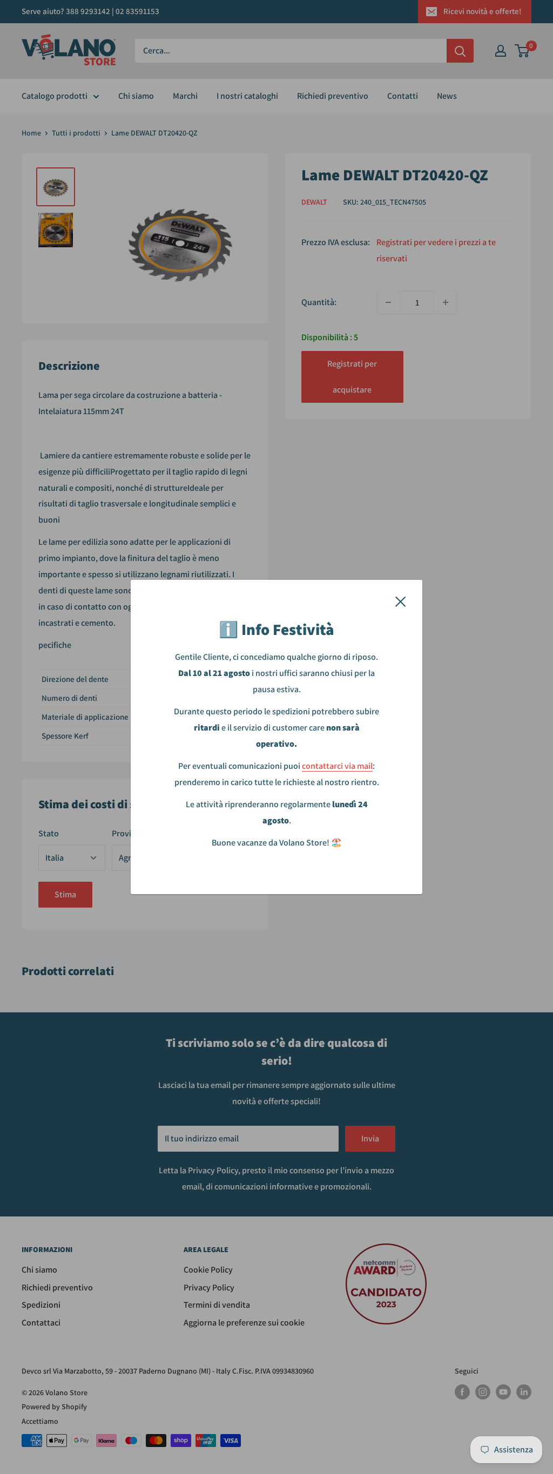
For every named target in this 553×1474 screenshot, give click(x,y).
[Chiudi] (400, 601)
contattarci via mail (337, 766)
